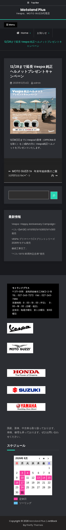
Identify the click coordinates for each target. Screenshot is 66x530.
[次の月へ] (49, 458)
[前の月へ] (38, 458)
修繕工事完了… (19, 248)
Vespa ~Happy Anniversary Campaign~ (34, 224)
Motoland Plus (33, 9)
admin (37, 82)
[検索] (53, 195)
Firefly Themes (35, 525)
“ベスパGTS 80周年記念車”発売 (28, 253)
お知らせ (42, 33)
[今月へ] (43, 458)
